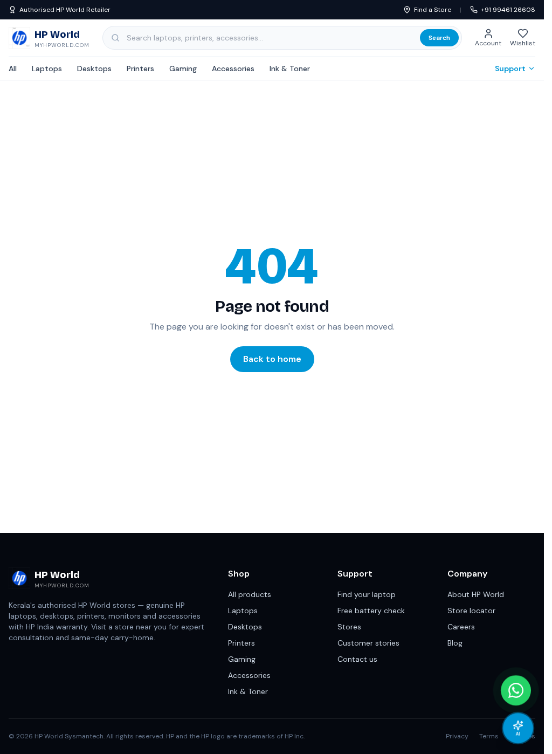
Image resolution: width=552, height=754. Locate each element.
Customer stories (368, 643)
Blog (455, 643)
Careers (461, 627)
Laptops (47, 68)
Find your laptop (366, 594)
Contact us (357, 659)
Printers (140, 68)
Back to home (272, 359)
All (13, 68)
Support (510, 68)
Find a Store (432, 9)
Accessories (233, 68)
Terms (489, 736)
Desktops (94, 68)
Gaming (183, 68)
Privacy (457, 736)
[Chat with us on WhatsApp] (516, 690)
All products (249, 594)
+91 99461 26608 (508, 9)
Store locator (471, 610)
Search (439, 37)
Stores (349, 627)
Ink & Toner (290, 68)
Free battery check (371, 610)
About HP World (475, 594)
